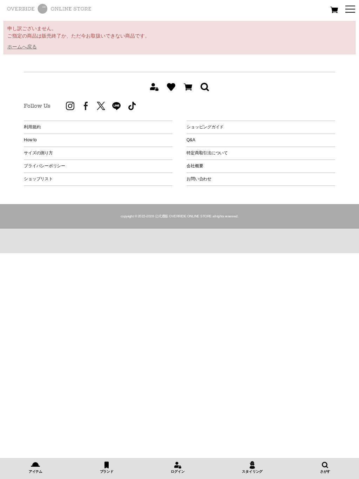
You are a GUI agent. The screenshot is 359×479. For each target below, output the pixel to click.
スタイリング (252, 471)
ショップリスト (38, 178)
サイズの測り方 (38, 152)
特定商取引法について (207, 152)
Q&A (191, 139)
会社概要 (195, 165)
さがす (325, 471)
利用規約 (32, 126)
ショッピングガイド (205, 126)
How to (30, 139)
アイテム (35, 471)
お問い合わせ (199, 178)
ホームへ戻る (22, 46)
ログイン (177, 471)
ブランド (107, 471)
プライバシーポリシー (44, 165)
